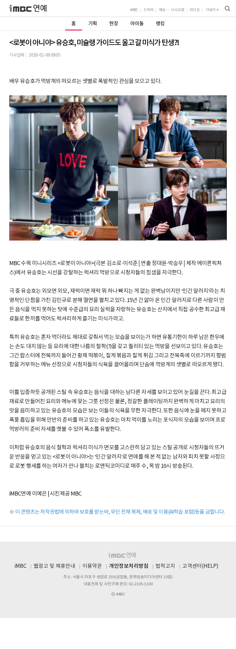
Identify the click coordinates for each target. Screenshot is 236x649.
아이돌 (137, 23)
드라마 (149, 10)
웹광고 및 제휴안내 (54, 566)
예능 (162, 10)
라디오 (195, 10)
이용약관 (92, 566)
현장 (113, 23)
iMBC (134, 10)
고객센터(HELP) (200, 566)
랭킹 (160, 23)
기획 (92, 23)
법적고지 (165, 566)
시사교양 (177, 10)
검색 (227, 8)
